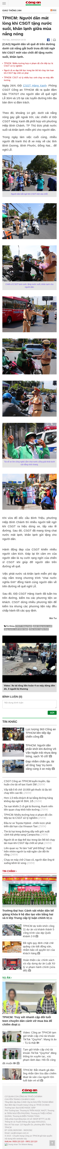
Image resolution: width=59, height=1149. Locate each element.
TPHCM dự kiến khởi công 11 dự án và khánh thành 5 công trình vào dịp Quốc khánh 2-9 (38, 931)
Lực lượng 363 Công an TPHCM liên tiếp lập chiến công (41, 733)
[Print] (54, 39)
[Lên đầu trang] (52, 1143)
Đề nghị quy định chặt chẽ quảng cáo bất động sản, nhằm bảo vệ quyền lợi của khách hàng (39, 948)
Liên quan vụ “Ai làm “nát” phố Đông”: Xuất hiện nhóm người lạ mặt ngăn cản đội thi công (27, 851)
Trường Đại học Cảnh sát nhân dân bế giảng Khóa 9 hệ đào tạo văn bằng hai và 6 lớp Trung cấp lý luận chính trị (28, 914)
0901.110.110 (31, 1141)
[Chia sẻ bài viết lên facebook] (48, 39)
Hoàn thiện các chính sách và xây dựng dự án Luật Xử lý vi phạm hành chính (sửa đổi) (39, 965)
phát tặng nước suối (42, 626)
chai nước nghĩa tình (38, 629)
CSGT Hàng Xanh (34, 85)
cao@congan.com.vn (20, 1133)
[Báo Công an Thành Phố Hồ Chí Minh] (33, 3)
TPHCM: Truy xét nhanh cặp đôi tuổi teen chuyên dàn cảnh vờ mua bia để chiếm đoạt (27, 1021)
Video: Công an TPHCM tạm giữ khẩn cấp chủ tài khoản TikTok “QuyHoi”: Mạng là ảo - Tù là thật (39, 1037)
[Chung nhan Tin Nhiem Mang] (19, 1144)
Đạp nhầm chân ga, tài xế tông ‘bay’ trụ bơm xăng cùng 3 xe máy (40, 765)
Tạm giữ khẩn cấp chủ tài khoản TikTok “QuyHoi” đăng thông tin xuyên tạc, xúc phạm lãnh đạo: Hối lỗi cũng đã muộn (29, 1056)
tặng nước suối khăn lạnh (16, 629)
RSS (54, 10)
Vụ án (6, 977)
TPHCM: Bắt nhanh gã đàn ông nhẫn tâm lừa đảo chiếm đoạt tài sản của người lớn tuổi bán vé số (39, 1075)
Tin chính (9, 871)
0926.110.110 (18, 1141)
